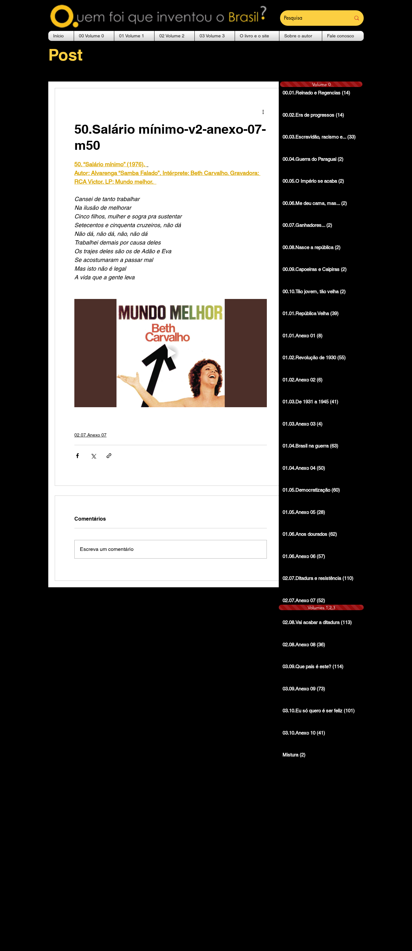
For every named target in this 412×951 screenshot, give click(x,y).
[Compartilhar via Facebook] (77, 456)
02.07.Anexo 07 (90, 434)
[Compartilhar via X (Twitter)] (93, 456)
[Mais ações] (263, 111)
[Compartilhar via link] (109, 456)
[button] (94, 36)
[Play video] (170, 353)
